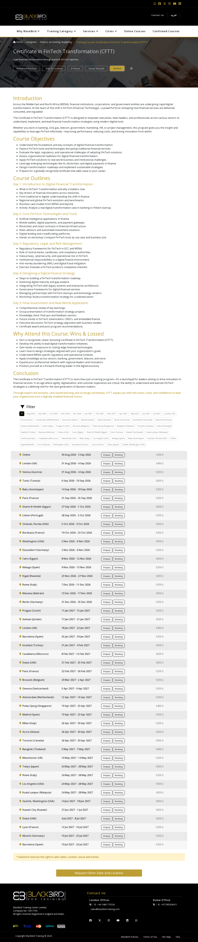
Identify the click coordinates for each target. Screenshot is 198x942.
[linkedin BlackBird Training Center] (127, 920)
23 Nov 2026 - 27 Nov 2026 (77, 576)
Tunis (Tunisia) (31, 480)
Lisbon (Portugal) (32, 515)
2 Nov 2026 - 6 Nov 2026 (76, 541)
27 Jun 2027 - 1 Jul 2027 (75, 809)
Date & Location (53, 68)
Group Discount (96, 68)
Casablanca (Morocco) (35, 654)
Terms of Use (150, 936)
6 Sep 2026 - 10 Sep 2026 (76, 480)
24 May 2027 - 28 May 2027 (77, 766)
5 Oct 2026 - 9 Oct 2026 (75, 524)
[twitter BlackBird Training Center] (99, 920)
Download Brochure (26, 68)
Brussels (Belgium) (33, 680)
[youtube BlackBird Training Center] (118, 920)
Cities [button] (110, 31)
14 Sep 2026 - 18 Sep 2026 (77, 489)
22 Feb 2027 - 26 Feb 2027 (77, 671)
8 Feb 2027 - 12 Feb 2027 (76, 654)
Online (117, 68)
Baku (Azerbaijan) (33, 489)
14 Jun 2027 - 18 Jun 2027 (76, 801)
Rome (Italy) (29, 584)
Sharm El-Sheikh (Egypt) (36, 506)
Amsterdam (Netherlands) (38, 697)
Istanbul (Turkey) (32, 645)
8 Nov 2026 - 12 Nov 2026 (76, 558)
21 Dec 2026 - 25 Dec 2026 (77, 602)
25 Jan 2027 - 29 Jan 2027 (76, 636)
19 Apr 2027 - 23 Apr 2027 (77, 706)
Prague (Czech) (31, 610)
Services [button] (89, 31)
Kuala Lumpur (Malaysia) (36, 792)
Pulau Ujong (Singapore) (37, 706)
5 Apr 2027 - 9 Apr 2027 (75, 688)
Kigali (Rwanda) (31, 576)
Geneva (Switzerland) (35, 688)
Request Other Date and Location (99, 873)
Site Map (166, 936)
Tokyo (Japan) (30, 766)
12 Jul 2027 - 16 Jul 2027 (75, 827)
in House (75, 68)
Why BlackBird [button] (27, 31)
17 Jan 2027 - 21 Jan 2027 (76, 619)
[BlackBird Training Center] (30, 16)
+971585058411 (169, 904)
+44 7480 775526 (106, 904)
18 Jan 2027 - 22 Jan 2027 (76, 628)
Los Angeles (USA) (33, 783)
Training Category (60, 31)
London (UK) (29, 463)
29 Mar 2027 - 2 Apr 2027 (76, 680)
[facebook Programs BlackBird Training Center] (160, 3)
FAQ (178, 936)
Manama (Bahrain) (33, 593)
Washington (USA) (33, 541)
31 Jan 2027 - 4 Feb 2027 (75, 645)
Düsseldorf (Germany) (35, 550)
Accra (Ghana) (30, 732)
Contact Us (157, 15)
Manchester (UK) (32, 758)
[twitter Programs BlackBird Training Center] (165, 3)
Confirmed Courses (166, 31)
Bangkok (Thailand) (34, 749)
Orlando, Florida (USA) (35, 524)
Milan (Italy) (29, 723)
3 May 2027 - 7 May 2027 (76, 749)
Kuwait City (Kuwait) (34, 809)
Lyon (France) (30, 827)
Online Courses (135, 31)
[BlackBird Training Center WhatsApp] (155, 3)
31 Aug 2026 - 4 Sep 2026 (76, 463)
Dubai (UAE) (29, 662)
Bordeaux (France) (33, 532)
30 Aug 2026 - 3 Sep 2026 (76, 454)
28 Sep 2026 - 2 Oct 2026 (76, 515)
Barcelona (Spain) (32, 636)
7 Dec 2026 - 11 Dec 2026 (76, 584)
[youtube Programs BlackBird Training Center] (175, 3)
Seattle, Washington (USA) (38, 801)
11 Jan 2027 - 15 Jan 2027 (76, 610)
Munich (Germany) (33, 835)
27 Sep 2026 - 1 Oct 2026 (76, 506)
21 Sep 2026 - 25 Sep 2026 (77, 498)
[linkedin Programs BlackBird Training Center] (180, 3)
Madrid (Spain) (31, 714)
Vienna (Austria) (32, 472)
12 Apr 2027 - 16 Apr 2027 (77, 697)
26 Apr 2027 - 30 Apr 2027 (77, 723)
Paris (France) (30, 498)
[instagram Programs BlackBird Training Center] (170, 3)
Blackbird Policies (129, 936)
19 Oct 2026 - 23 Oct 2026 (77, 532)
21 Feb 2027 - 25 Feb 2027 (77, 662)
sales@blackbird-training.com (105, 909)
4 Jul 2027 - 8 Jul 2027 (74, 818)
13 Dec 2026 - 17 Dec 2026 (77, 593)
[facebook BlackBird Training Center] (90, 920)
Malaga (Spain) (31, 567)
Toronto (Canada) (33, 740)
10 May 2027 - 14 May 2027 (77, 758)
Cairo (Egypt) (30, 558)
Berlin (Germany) (32, 602)
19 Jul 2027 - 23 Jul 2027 (75, 835)
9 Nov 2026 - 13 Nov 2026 (76, 567)
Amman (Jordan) (32, 619)
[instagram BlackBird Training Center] (109, 920)
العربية (173, 15)
